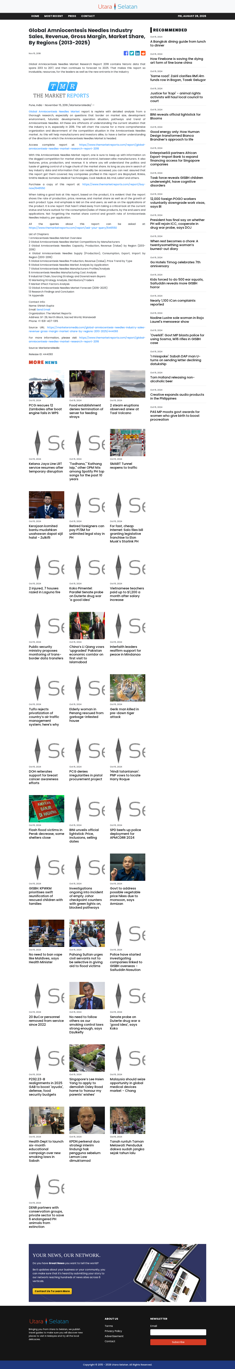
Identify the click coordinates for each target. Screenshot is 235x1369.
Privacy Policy (113, 1331)
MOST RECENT (53, 16)
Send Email (43, 309)
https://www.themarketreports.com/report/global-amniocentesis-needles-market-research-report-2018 (87, 146)
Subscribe (178, 1342)
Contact (110, 1341)
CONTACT (88, 16)
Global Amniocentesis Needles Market (54, 111)
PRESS (72, 16)
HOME (35, 16)
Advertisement (114, 1336)
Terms (109, 1326)
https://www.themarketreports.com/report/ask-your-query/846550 (73, 228)
